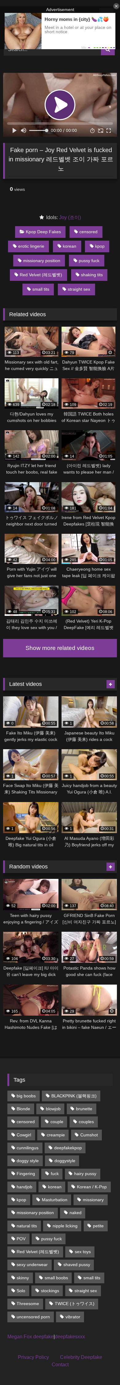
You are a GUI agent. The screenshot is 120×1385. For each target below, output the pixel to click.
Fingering (26, 1173)
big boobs (26, 1095)
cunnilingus (27, 1147)
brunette (84, 1108)
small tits (40, 289)
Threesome (28, 1303)
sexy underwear (32, 1264)
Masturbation (54, 1199)
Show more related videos (60, 648)
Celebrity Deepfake (81, 1357)
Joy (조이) (70, 217)
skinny (23, 1277)
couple (56, 1121)
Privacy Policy (33, 1357)
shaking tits (92, 274)
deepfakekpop (68, 1147)
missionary (93, 1199)
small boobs (56, 1277)
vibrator (73, 1316)
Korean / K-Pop (92, 1186)
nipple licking (65, 1225)
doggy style (28, 1160)
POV (21, 1238)
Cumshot (89, 1134)
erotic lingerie (31, 246)
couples (86, 1121)
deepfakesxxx (70, 1336)
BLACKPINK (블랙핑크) (74, 1095)
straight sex (79, 289)
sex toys (83, 1251)
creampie (56, 1134)
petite (98, 1225)
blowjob (53, 1108)
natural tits (27, 1225)
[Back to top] (101, 1367)
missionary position (41, 260)
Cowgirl (24, 1134)
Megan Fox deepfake (30, 1336)
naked (76, 1212)
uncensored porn (33, 1316)
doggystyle (64, 1160)
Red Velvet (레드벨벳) (41, 274)
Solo (21, 1290)
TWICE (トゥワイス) (74, 1303)
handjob (24, 1186)
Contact (60, 1364)
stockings (50, 1290)
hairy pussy (85, 1173)
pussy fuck (89, 260)
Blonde (23, 1108)
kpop (100, 246)
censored (88, 231)
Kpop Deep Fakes (43, 231)
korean (69, 246)
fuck (55, 1173)
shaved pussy (76, 1264)
